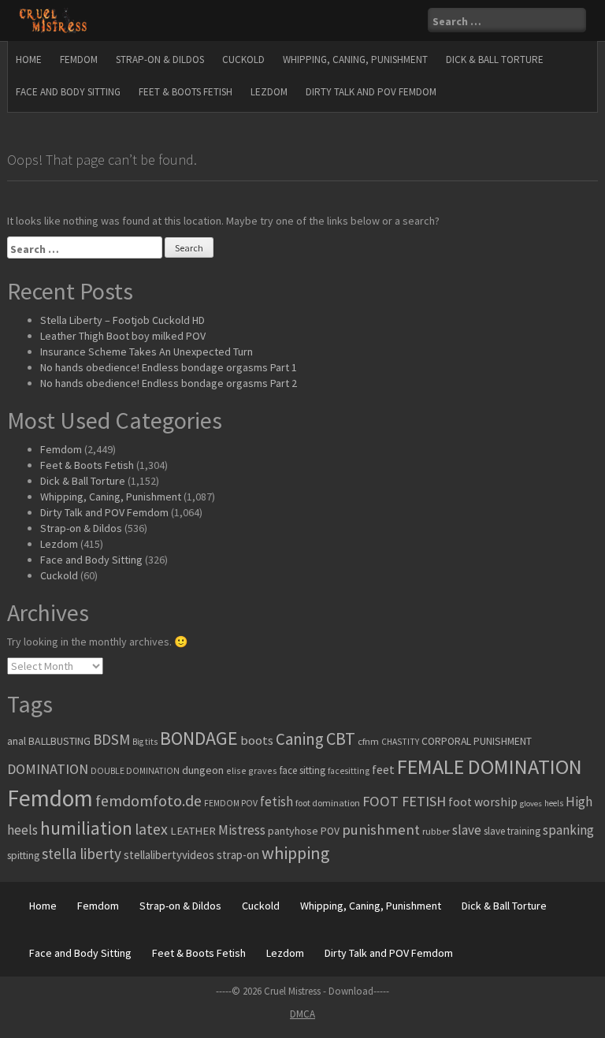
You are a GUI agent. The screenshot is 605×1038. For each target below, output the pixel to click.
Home (29, 59)
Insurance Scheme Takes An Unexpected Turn (146, 351)
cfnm (368, 741)
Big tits (145, 741)
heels (553, 803)
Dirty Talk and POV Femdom (371, 92)
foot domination (327, 803)
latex (151, 829)
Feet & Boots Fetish (185, 92)
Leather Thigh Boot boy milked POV (123, 336)
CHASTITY (400, 741)
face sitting (302, 770)
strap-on (238, 854)
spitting (23, 855)
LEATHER (193, 831)
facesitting (348, 770)
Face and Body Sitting (68, 92)
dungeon (203, 770)
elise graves (251, 770)
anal (16, 741)
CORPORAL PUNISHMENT (476, 741)
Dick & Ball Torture (495, 59)
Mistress (241, 830)
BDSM (111, 739)
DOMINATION (47, 769)
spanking (568, 830)
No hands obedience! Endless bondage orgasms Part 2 (168, 383)
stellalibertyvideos (169, 854)
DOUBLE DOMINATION (135, 770)
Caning (300, 739)
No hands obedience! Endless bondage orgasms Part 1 (168, 367)
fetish (276, 801)
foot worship (483, 801)
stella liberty (81, 853)
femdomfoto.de (148, 800)
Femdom (79, 59)
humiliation (86, 828)
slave (466, 830)
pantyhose (293, 831)
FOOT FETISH (404, 801)
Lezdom (269, 92)
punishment (381, 829)
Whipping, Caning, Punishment (355, 59)
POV (330, 831)
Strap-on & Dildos (160, 59)
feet (383, 769)
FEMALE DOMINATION (489, 766)
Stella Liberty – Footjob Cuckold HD (122, 320)
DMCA (302, 1014)
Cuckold (243, 59)
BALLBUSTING (59, 741)
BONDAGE (199, 738)
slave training (512, 831)
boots (256, 740)
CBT (340, 738)
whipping (295, 853)
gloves (531, 803)
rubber (436, 831)
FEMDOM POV (231, 803)
